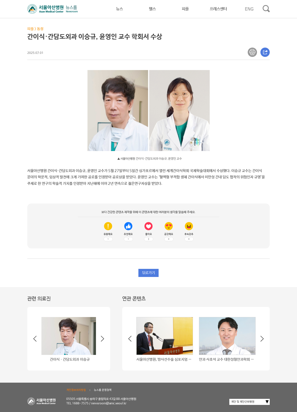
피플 (185, 9)
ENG (249, 9)
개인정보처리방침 (76, 390)
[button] (100, 340)
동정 (40, 29)
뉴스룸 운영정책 (103, 390)
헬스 (152, 9)
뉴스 (119, 9)
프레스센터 (218, 9)
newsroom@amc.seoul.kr (108, 403)
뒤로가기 (148, 273)
